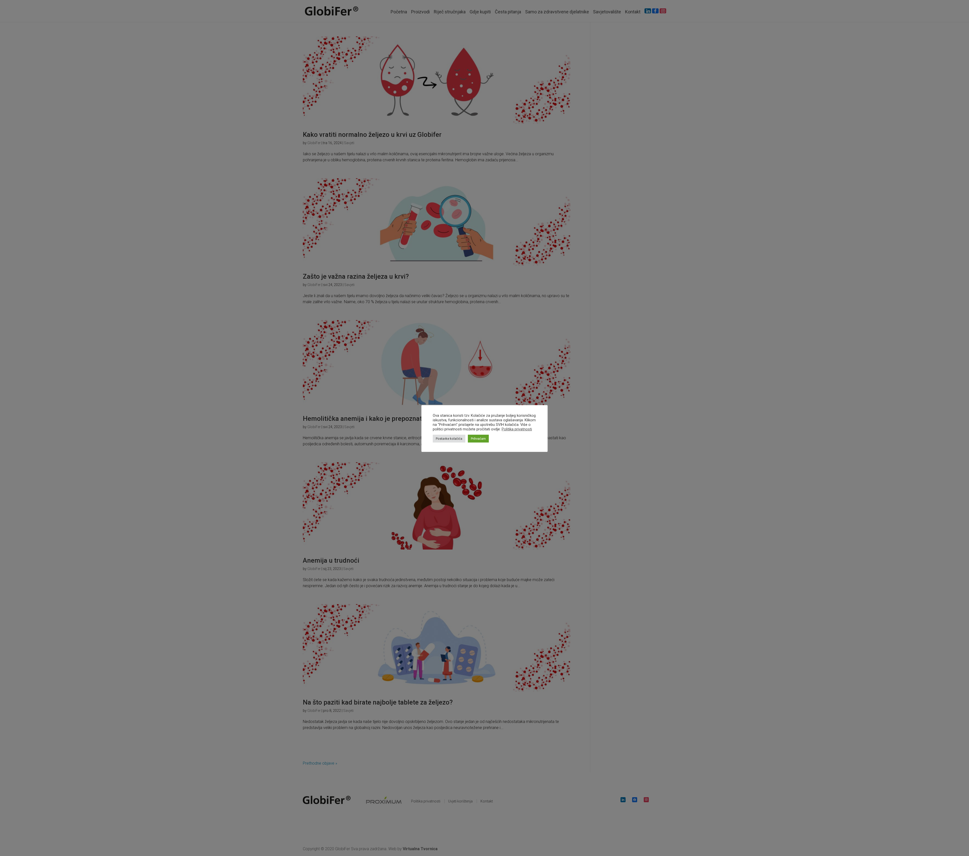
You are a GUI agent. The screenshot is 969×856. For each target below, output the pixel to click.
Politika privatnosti (517, 429)
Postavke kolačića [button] (449, 438)
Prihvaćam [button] (478, 438)
